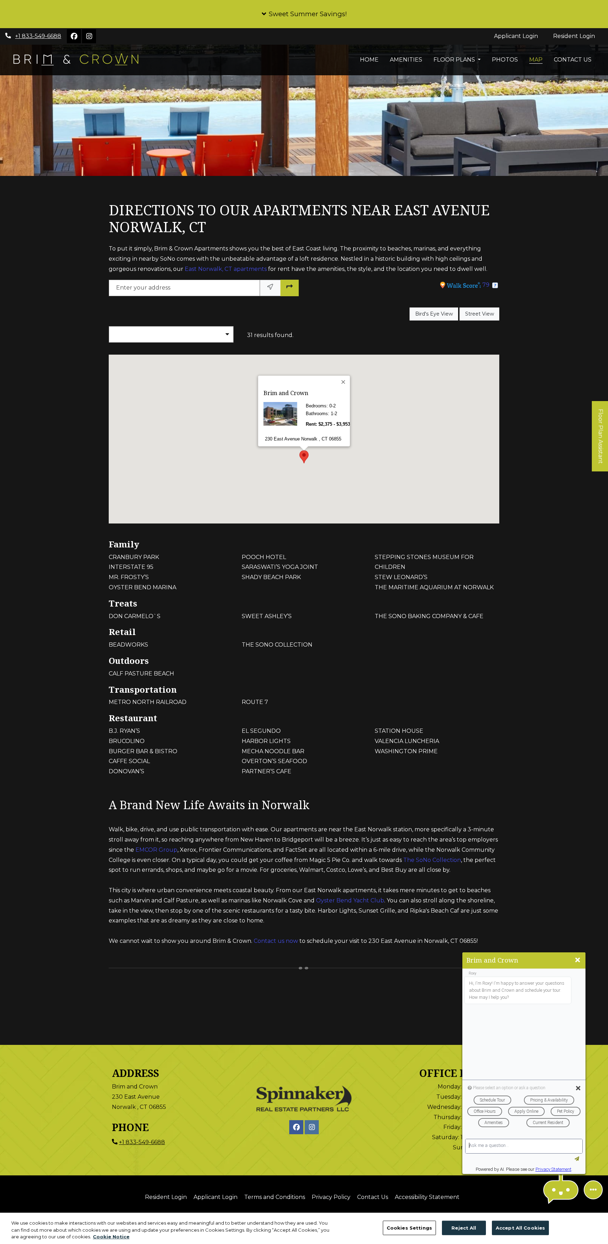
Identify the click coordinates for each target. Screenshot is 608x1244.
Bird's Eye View (436, 313)
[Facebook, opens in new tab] (74, 36)
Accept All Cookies (520, 1227)
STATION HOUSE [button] (399, 731)
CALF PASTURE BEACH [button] (141, 673)
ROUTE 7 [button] (255, 702)
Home (369, 59)
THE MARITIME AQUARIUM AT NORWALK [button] (434, 587)
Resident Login (578, 35)
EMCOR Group (156, 849)
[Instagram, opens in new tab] (89, 36)
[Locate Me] (270, 288)
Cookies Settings (409, 1227)
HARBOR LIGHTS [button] (266, 741)
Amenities (406, 59)
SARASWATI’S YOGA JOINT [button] (280, 567)
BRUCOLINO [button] (127, 741)
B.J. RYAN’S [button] (124, 731)
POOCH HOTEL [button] (264, 557)
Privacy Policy (331, 1196)
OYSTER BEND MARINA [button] (142, 587)
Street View (482, 313)
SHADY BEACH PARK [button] (271, 577)
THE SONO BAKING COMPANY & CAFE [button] (429, 616)
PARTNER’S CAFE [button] (266, 771)
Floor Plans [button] (454, 59)
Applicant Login (520, 35)
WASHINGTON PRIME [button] (406, 751)
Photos (505, 59)
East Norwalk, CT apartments (226, 269)
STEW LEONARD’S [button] (401, 577)
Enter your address (143, 287)
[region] (304, 1228)
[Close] (344, 382)
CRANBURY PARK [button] (134, 557)
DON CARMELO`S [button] (134, 616)
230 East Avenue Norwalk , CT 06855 (303, 439)
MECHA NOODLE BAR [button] (273, 751)
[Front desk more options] (593, 1189)
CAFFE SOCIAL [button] (129, 761)
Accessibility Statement (427, 1196)
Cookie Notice (111, 1236)
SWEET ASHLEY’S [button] (267, 616)
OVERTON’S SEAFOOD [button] (274, 761)
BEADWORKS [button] (128, 644)
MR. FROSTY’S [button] (129, 577)
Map (536, 59)
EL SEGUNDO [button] (261, 731)
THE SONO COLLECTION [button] (277, 644)
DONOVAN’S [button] (126, 771)
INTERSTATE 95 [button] (131, 567)
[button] (304, 14)
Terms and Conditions (274, 1196)
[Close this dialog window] (577, 960)
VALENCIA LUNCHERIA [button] (407, 741)
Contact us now (276, 941)
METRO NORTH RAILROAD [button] (147, 702)
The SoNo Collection (432, 860)
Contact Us (572, 59)
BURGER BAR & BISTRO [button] (143, 751)
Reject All (463, 1227)
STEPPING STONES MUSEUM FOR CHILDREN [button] (424, 562)
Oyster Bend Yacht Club (350, 900)
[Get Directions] (289, 288)
